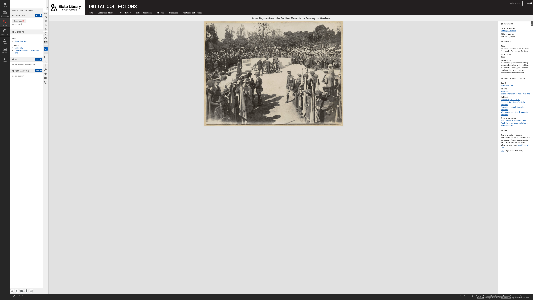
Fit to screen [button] (45, 21)
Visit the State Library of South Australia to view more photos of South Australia (514, 123)
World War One (21, 41)
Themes (160, 13)
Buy (502, 150)
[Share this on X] (12, 289)
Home (5, 7)
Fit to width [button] (45, 25)
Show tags (18, 21)
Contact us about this (45, 78)
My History (4, 34)
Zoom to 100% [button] (45, 38)
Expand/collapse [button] (532, 23)
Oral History (125, 13)
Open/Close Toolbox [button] (47, 5)
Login (5, 43)
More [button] (5, 62)
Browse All (5, 16)
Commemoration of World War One (515, 93)
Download (45, 70)
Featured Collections (192, 13)
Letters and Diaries (106, 13)
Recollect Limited (506, 298)
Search (4, 25)
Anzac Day (19, 48)
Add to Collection (45, 74)
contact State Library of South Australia (498, 296)
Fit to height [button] (45, 29)
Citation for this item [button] (45, 82)
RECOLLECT (480, 298)
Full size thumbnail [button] (45, 17)
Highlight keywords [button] (45, 65)
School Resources (144, 13)
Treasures (173, 13)
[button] (46, 49)
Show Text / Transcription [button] (45, 57)
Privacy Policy (14, 296)
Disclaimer (22, 296)
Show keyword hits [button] (45, 61)
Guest (518, 3)
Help (91, 13)
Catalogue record (508, 30)
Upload (4, 53)
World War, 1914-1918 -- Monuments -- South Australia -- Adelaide (514, 102)
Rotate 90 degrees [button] (45, 33)
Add (37, 15)
